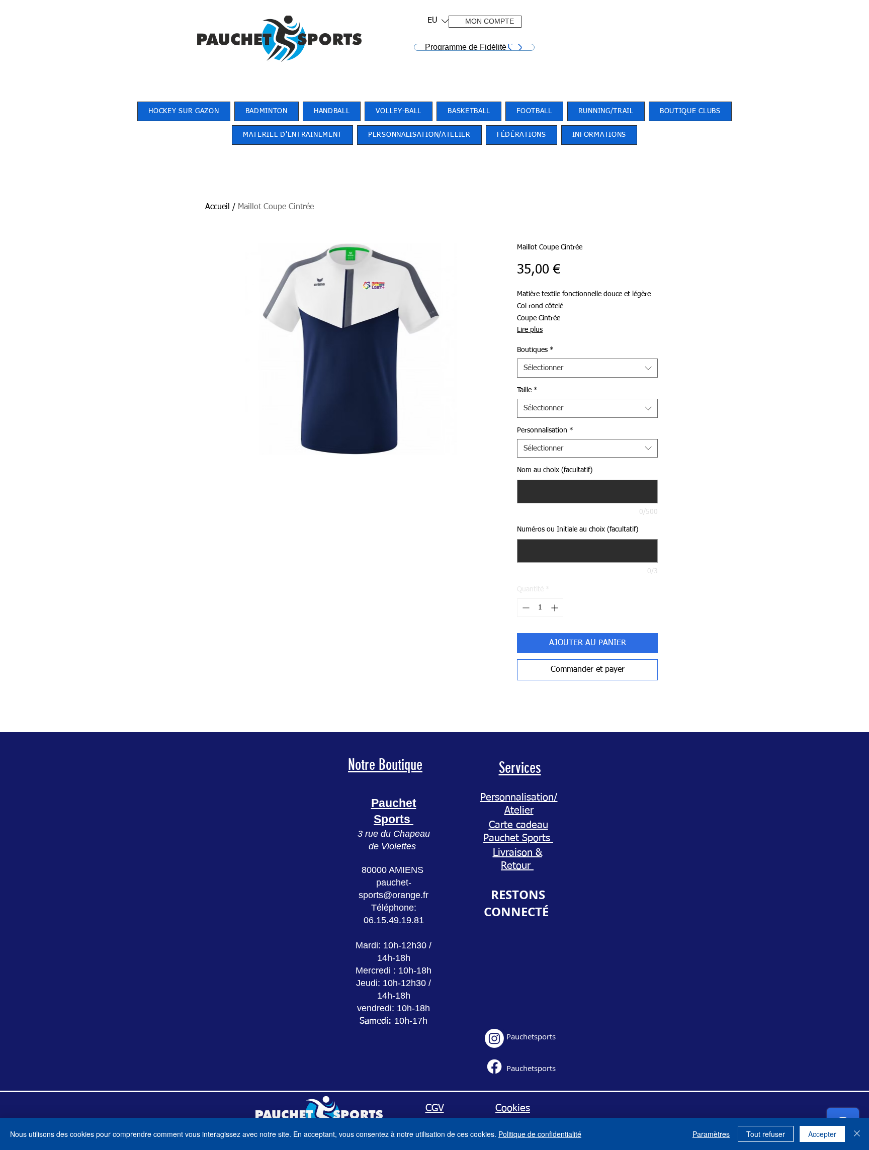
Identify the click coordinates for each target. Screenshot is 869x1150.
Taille (527, 390)
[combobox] (587, 368)
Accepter (822, 1134)
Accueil (217, 207)
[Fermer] (857, 1134)
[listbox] (438, 21)
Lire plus (530, 329)
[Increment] (555, 607)
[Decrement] (524, 607)
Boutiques (535, 349)
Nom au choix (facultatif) (554, 470)
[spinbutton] (540, 607)
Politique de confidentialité (539, 1134)
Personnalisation (545, 430)
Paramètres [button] (711, 1134)
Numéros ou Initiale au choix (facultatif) (577, 529)
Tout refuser (765, 1134)
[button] (435, 21)
